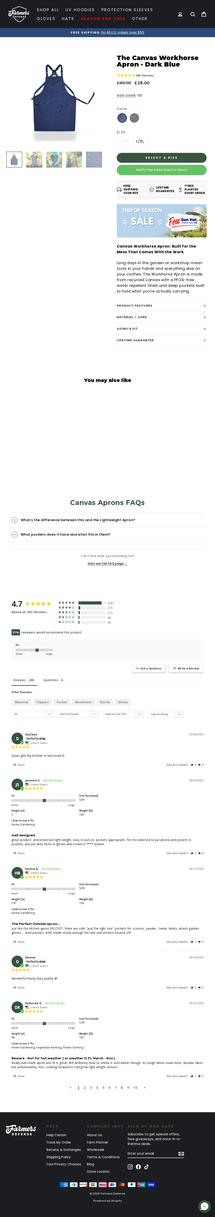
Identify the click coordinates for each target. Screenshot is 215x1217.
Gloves (46, 18)
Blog (90, 1164)
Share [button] (21, 765)
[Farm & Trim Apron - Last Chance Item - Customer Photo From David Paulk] (143, 619)
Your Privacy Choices (63, 1164)
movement (83, 702)
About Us (94, 1135)
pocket (62, 702)
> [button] (145, 1087)
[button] (193, 765)
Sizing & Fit (127, 328)
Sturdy (105, 702)
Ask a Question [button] (150, 668)
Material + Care (132, 317)
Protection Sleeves (127, 9)
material (21, 702)
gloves (123, 702)
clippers (42, 702)
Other (140, 18)
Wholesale (95, 1149)
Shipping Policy (58, 1157)
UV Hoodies (80, 9)
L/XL (140, 141)
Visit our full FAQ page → (107, 563)
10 (135, 1087)
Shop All (48, 9)
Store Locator (98, 1171)
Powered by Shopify (107, 1201)
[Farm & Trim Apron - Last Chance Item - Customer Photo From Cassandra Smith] (159, 619)
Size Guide (126, 95)
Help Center (56, 1135)
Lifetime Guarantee (135, 340)
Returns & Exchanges (63, 1149)
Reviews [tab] (20, 680)
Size (121, 132)
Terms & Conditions (103, 1157)
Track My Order (58, 1142)
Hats (68, 18)
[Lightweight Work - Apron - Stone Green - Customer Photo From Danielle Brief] (143, 606)
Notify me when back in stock (161, 169)
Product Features (134, 305)
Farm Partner (97, 1142)
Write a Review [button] (188, 668)
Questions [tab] (50, 680)
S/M (124, 141)
